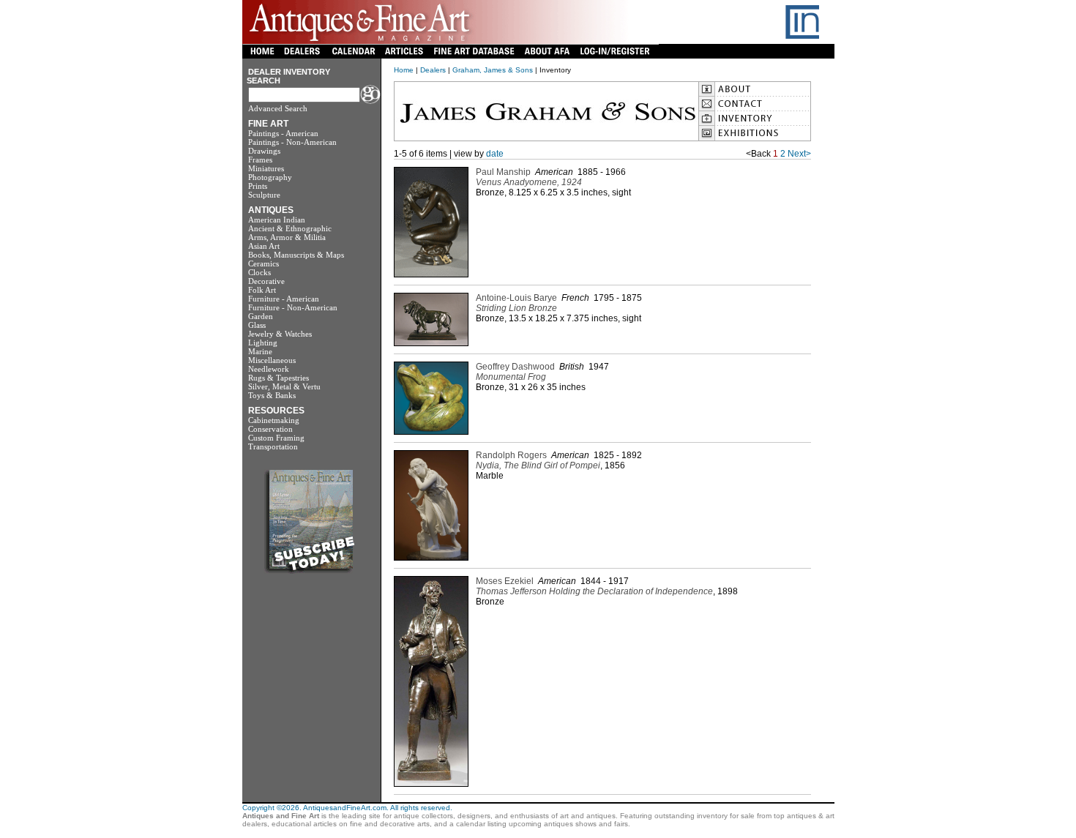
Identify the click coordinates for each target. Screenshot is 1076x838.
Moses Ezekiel (505, 581)
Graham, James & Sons (492, 70)
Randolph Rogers (511, 455)
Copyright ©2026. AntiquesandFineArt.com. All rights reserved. (347, 808)
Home (404, 70)
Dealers (433, 70)
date (495, 154)
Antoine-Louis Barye (516, 298)
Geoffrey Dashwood (515, 367)
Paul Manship (503, 172)
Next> (799, 154)
